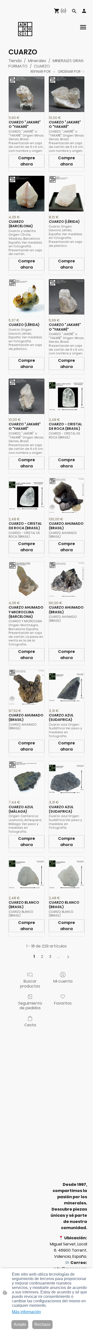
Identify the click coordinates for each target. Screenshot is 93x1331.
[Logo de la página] (25, 29)
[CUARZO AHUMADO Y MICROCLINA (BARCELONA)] (26, 579)
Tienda (15, 61)
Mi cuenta (62, 981)
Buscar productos (30, 983)
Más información (26, 1312)
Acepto (20, 1324)
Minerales (37, 61)
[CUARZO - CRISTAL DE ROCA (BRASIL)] (67, 396)
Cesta (30, 1024)
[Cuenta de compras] (84, 11)
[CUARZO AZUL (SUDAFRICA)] (67, 687)
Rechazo (42, 1324)
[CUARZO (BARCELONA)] (26, 193)
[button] (74, 11)
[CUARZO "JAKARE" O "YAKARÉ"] (26, 94)
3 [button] (50, 956)
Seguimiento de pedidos (30, 1005)
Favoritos (63, 1003)
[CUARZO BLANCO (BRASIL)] (26, 874)
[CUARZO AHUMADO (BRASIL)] (67, 495)
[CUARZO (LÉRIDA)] (67, 193)
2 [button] (42, 956)
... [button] (58, 956)
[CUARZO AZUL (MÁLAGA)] (26, 779)
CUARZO (42, 66)
